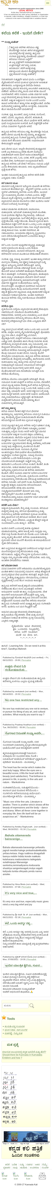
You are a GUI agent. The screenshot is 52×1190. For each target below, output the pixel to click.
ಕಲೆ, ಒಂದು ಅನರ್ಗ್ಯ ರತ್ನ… (18, 923)
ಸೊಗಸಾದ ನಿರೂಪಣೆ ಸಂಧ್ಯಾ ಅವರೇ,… (25, 733)
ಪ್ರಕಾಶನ (6, 1167)
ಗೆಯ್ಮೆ (44, 1164)
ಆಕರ (37, 1164)
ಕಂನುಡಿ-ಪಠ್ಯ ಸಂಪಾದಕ (15, 1026)
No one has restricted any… (23, 700)
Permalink (26, 660)
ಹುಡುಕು (23, 1167)
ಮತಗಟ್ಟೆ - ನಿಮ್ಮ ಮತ (13, 1033)
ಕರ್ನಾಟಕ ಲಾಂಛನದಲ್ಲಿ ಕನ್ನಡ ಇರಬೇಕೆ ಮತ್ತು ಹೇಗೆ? (24, 1052)
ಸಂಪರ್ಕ (45, 1167)
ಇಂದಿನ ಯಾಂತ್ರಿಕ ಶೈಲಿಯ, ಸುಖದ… (23, 965)
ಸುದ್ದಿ (22, 1164)
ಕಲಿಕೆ (7, 1164)
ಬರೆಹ (14, 1164)
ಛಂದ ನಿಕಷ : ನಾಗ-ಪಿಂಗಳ (16, 1030)
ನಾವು (15, 1167)
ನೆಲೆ (3, 24)
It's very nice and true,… (21, 893)
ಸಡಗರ (29, 1164)
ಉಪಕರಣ (34, 1167)
